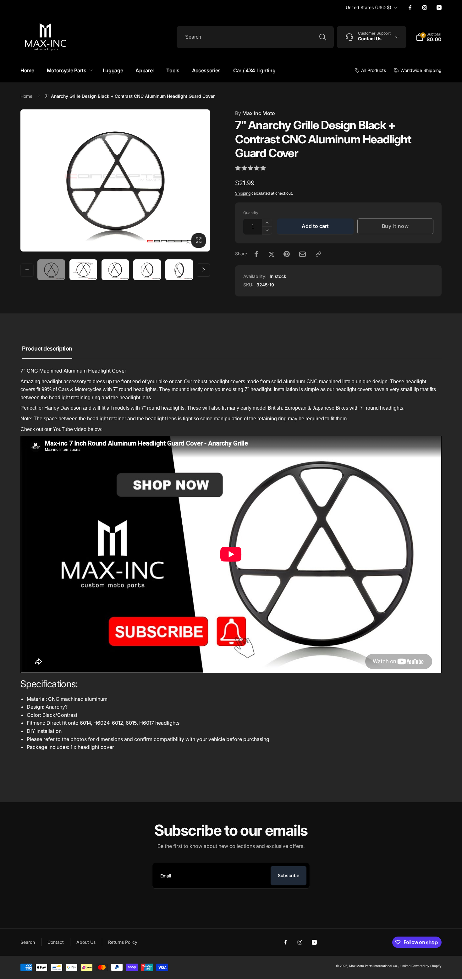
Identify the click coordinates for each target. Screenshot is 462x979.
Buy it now (395, 226)
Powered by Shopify (426, 966)
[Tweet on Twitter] (271, 254)
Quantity (250, 213)
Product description (47, 348)
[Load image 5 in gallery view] (179, 269)
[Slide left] (27, 269)
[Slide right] (203, 269)
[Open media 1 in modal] (115, 180)
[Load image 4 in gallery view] (147, 269)
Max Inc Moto (255, 113)
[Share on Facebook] (256, 254)
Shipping (242, 193)
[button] (68, 70)
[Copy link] (318, 254)
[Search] (322, 37)
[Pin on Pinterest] (286, 254)
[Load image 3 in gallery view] (115, 269)
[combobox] (255, 37)
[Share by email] (302, 254)
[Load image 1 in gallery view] (51, 269)
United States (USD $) (368, 7)
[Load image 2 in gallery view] (83, 269)
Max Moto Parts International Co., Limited (379, 966)
